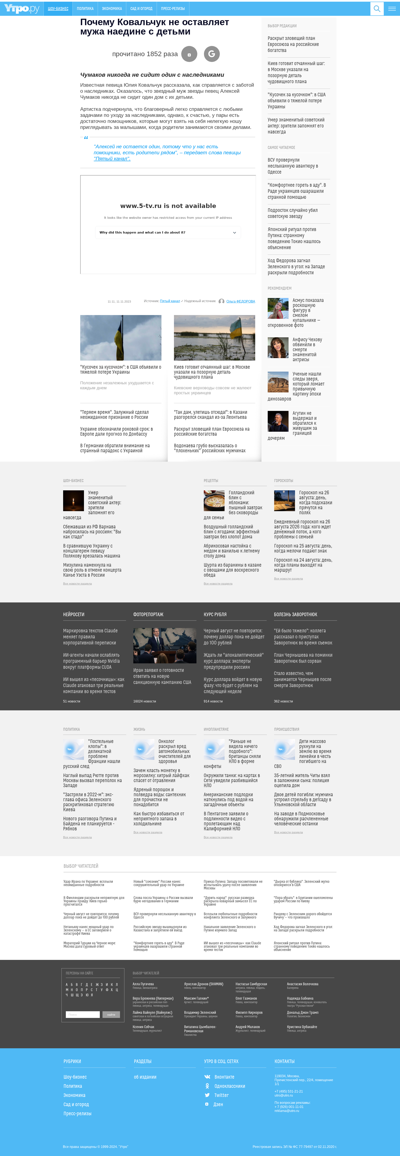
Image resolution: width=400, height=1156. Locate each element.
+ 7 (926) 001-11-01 (289, 1107)
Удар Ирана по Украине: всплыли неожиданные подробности (88, 883)
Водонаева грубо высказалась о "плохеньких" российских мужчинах (210, 448)
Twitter (222, 1095)
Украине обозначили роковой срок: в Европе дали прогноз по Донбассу (116, 431)
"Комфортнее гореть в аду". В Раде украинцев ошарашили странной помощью (159, 947)
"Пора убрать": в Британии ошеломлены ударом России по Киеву (303, 899)
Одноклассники (230, 1086)
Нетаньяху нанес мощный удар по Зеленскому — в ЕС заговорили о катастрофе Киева (89, 930)
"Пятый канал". (112, 158)
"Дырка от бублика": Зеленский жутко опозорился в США (301, 883)
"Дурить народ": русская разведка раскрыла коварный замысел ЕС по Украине (230, 901)
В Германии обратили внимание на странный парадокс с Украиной (115, 448)
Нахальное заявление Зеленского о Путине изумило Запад (230, 928)
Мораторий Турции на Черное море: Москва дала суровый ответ (90, 945)
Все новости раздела (77, 583)
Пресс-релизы (173, 8)
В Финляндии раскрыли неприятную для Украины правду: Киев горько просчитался (94, 901)
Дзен (218, 1105)
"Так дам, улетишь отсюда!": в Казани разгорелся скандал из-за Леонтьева (210, 414)
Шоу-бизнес (58, 8)
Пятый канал (170, 301)
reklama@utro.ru (287, 1111)
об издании (145, 1077)
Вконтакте (224, 1077)
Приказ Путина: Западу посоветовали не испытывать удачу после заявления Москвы (233, 885)
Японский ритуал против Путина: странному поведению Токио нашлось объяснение (302, 947)
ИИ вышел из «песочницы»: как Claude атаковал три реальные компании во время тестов (232, 947)
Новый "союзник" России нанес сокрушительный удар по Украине (159, 883)
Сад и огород (141, 8)
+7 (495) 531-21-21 (289, 1091)
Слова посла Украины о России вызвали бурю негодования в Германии (163, 899)
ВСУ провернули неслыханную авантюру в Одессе (165, 915)
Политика (85, 8)
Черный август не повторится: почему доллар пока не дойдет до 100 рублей (91, 915)
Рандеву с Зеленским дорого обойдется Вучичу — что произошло (303, 915)
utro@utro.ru (284, 1095)
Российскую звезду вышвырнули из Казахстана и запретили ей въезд (160, 928)
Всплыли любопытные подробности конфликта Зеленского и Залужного (230, 915)
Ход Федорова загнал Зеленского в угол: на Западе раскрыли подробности (303, 928)
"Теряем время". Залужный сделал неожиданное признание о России (114, 414)
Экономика (112, 8)
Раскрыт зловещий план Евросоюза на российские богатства (212, 431)
